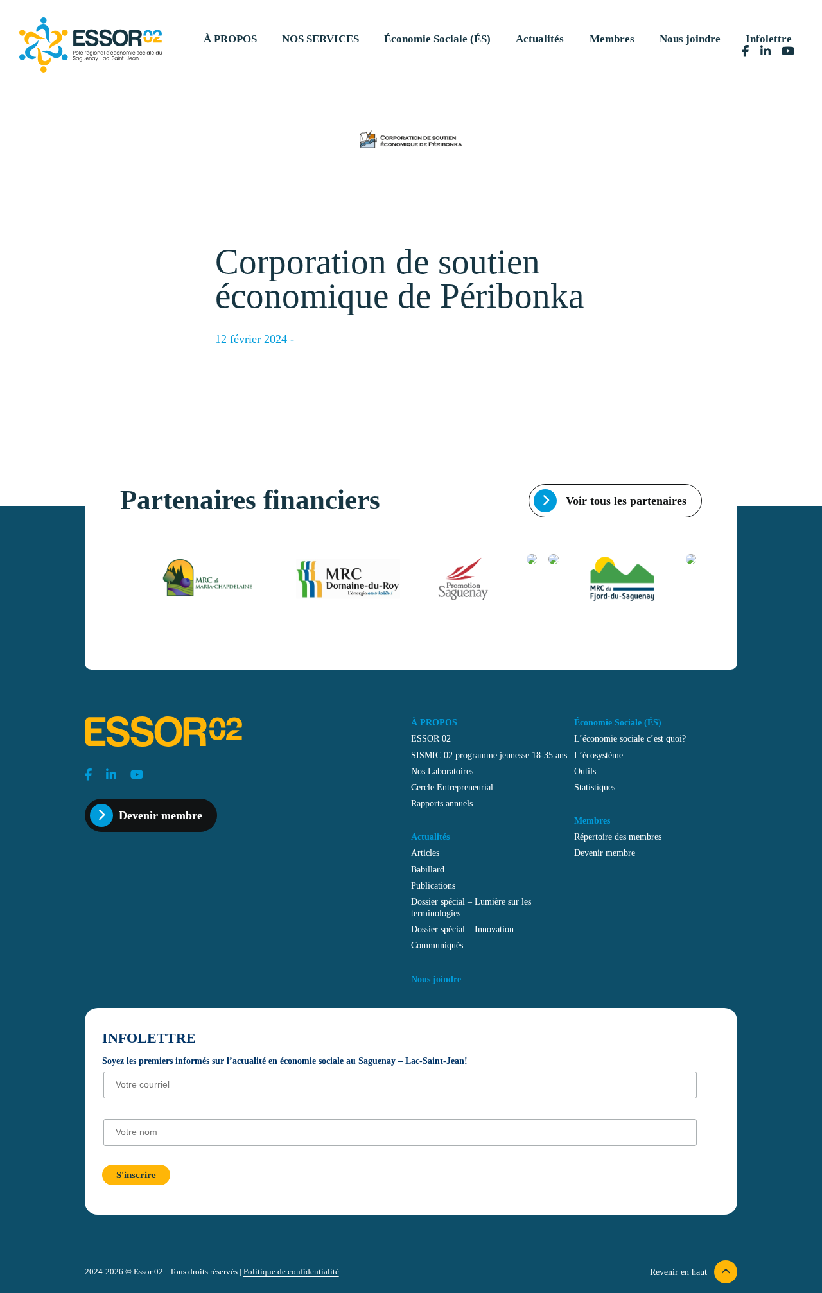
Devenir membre (160, 815)
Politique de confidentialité (291, 1271)
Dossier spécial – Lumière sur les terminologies (471, 907)
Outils (585, 771)
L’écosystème (598, 755)
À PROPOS (230, 39)
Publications (433, 885)
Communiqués (437, 945)
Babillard (427, 869)
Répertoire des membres (617, 836)
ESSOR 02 (431, 738)
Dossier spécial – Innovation (462, 929)
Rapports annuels (442, 803)
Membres (612, 39)
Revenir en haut (680, 1272)
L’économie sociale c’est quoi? (630, 738)
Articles (425, 852)
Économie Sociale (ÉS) (437, 39)
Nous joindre (690, 39)
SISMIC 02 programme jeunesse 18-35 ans (489, 755)
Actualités (540, 39)
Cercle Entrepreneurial (452, 787)
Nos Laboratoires (442, 771)
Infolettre (769, 39)
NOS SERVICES (320, 39)
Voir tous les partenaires (624, 500)
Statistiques (594, 787)
